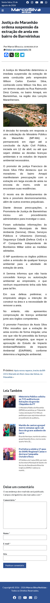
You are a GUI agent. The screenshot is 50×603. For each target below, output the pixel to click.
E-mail (6, 543)
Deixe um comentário (17, 49)
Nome (6, 533)
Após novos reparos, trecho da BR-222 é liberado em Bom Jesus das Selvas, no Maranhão (24, 373)
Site (5, 554)
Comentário (9, 500)
